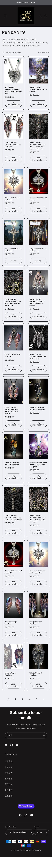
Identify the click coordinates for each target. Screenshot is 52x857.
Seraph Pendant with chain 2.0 (13, 572)
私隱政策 (8, 779)
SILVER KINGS (22, 850)
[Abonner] (44, 735)
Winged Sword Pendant (36, 623)
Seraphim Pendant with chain (12, 199)
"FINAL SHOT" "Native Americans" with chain (13, 145)
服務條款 (8, 790)
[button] (5, 16)
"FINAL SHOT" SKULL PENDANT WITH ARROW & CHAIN (37, 302)
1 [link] (8, 699)
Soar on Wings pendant (11, 623)
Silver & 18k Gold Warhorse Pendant (37, 408)
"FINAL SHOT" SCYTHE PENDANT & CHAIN (38, 90)
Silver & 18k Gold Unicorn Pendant (12, 464)
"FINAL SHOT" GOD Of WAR (13, 355)
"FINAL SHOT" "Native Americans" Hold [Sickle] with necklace (38, 519)
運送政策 (8, 784)
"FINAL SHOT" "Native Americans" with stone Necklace (13, 518)
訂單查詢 (8, 761)
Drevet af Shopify (34, 850)
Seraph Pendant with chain (38, 199)
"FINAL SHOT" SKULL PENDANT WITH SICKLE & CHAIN (12, 410)
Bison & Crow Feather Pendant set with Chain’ (38, 356)
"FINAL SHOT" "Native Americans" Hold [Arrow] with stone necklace (38, 146)
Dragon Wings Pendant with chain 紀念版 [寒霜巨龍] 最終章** (13, 91)
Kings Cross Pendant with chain (13, 250)
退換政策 (8, 796)
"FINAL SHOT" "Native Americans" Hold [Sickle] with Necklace (13, 302)
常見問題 (8, 767)
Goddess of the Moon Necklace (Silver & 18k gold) (38, 465)
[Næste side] (43, 699)
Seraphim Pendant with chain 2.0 (37, 572)
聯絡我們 (8, 773)
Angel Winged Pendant (10, 674)
